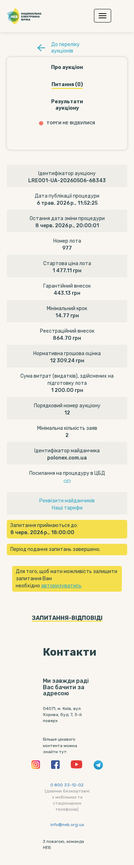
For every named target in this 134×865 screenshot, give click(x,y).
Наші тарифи (67, 508)
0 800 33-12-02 (67, 784)
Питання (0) (67, 84)
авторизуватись (61, 586)
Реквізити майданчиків (67, 501)
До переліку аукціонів (65, 47)
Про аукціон (67, 67)
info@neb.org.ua (67, 824)
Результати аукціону (67, 105)
